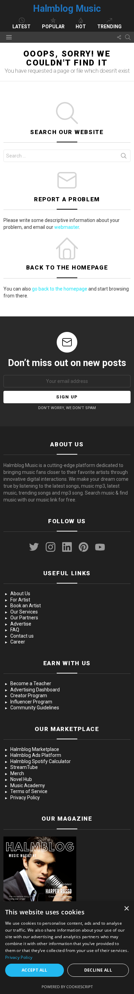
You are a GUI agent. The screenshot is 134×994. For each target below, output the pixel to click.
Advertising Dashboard (35, 689)
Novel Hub (21, 779)
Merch (17, 773)
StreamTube (24, 767)
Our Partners (24, 617)
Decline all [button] (98, 970)
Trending (109, 26)
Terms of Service (28, 791)
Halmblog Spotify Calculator (40, 761)
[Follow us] (119, 37)
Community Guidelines (34, 707)
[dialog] (67, 947)
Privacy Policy (25, 797)
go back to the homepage (59, 289)
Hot (81, 26)
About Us (20, 593)
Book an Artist (25, 605)
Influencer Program (31, 701)
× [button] (126, 908)
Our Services (24, 612)
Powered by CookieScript (67, 986)
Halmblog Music (67, 8)
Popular (53, 26)
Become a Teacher (30, 683)
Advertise (20, 624)
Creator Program (28, 695)
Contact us (22, 636)
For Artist (20, 599)
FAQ (14, 629)
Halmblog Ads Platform (35, 755)
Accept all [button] (34, 970)
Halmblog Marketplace (34, 749)
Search (124, 157)
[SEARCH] (128, 37)
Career (17, 642)
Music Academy (27, 785)
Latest (21, 26)
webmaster (66, 227)
